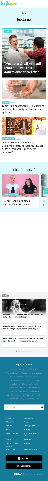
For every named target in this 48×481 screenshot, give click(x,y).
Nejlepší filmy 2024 (30, 369)
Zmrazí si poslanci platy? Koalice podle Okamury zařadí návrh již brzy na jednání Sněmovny (22, 327)
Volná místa (10, 422)
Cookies (8, 440)
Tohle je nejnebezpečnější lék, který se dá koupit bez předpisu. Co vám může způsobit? (23, 109)
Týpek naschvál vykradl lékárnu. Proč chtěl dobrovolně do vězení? (22, 67)
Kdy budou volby (31, 377)
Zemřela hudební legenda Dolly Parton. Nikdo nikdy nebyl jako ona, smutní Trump (23, 315)
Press (26, 422)
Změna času (37, 373)
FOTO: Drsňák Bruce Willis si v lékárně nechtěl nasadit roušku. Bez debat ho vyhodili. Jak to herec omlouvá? (22, 147)
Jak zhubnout (15, 369)
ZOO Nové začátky (16, 380)
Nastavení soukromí (31, 450)
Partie (12, 377)
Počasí (20, 377)
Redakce (27, 443)
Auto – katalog (32, 380)
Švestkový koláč (32, 399)
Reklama (9, 426)
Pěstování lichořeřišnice (29, 391)
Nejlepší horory (12, 373)
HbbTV (8, 429)
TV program (25, 373)
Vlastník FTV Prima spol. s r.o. (12, 445)
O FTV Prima (10, 418)
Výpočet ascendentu (15, 395)
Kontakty (27, 429)
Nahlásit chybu (11, 450)
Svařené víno (13, 388)
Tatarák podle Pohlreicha (30, 388)
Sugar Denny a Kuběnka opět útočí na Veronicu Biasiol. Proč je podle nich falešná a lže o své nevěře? (18, 202)
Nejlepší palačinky (16, 399)
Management (28, 418)
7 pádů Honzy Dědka (18, 384)
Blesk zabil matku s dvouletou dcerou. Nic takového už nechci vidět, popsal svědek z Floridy (23, 339)
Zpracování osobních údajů (31, 434)
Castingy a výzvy (29, 426)
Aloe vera (13, 391)
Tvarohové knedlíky (33, 395)
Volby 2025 (33, 384)
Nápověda (27, 440)
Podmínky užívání (12, 433)
